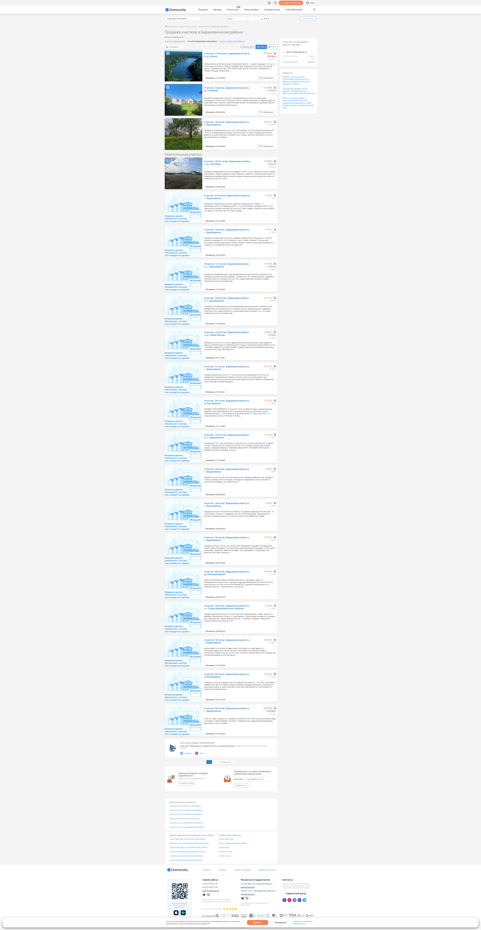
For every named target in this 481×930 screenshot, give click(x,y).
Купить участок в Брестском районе (185, 806)
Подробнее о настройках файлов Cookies (303, 922)
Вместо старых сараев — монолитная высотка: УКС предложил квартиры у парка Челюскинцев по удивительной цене (298, 103)
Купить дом (224, 847)
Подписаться (241, 785)
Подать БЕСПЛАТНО (292, 3)
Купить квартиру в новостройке (233, 843)
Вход (312, 3)
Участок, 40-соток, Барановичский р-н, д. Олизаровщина (227, 573)
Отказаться (280, 922)
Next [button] (199, 65)
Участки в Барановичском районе (202, 41)
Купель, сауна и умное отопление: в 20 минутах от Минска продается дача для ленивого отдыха (296, 80)
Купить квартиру (226, 839)
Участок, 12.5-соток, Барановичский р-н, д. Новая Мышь (226, 333)
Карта (273, 47)
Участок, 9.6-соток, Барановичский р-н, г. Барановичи (227, 197)
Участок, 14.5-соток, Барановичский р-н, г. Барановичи (226, 436)
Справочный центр (296, 893)
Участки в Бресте (290, 62)
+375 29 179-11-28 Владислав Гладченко (258, 891)
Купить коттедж (225, 852)
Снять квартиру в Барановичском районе (188, 839)
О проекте (206, 870)
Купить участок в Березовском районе (186, 823)
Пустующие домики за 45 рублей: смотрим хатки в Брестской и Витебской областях (299, 91)
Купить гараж (225, 856)
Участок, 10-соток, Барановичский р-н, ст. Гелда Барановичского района (227, 607)
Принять (257, 922)
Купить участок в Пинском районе (185, 819)
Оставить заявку (187, 783)
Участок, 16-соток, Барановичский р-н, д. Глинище (227, 89)
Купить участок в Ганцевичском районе (187, 827)
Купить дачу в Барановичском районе (186, 856)
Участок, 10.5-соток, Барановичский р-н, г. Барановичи (226, 299)
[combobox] (182, 18)
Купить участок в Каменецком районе (186, 810)
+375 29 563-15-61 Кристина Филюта (256, 884)
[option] (183, 65)
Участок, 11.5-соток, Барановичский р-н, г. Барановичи (226, 265)
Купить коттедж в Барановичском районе (188, 852)
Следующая (225, 762)
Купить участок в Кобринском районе (186, 814)
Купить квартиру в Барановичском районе (188, 847)
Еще (308, 19)
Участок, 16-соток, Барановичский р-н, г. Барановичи (227, 538)
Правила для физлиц (267, 870)
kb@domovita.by (248, 887)
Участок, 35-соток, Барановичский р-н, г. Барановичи (227, 709)
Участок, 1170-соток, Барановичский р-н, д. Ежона (227, 55)
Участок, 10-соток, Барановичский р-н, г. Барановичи (227, 231)
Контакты (287, 879)
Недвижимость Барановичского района (182, 26)
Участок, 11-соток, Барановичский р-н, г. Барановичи (227, 368)
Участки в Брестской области (232, 41)
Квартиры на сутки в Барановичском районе (189, 843)
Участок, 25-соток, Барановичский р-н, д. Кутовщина (227, 402)
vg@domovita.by (248, 894)
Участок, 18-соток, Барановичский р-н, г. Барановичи (227, 123)
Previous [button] (168, 65)
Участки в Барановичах (175, 41)
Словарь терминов (242, 870)
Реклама (222, 870)
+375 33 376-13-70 (209, 887)
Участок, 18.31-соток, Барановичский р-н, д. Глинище (227, 162)
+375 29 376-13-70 (209, 884)
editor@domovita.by (210, 891)
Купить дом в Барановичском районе (186, 860)
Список (263, 47)
